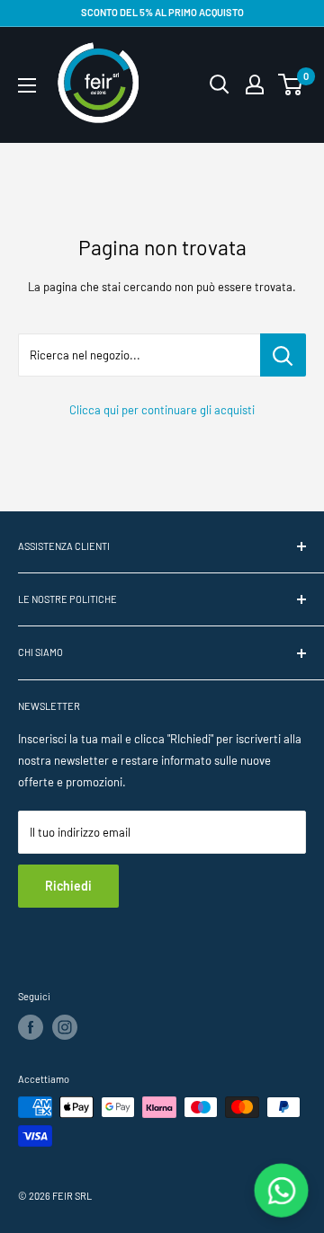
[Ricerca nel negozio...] (283, 355)
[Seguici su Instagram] (64, 1027)
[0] (291, 84)
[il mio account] (255, 84)
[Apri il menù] (27, 85)
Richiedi (68, 885)
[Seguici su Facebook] (30, 1027)
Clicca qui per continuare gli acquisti (162, 410)
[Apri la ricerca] (220, 84)
